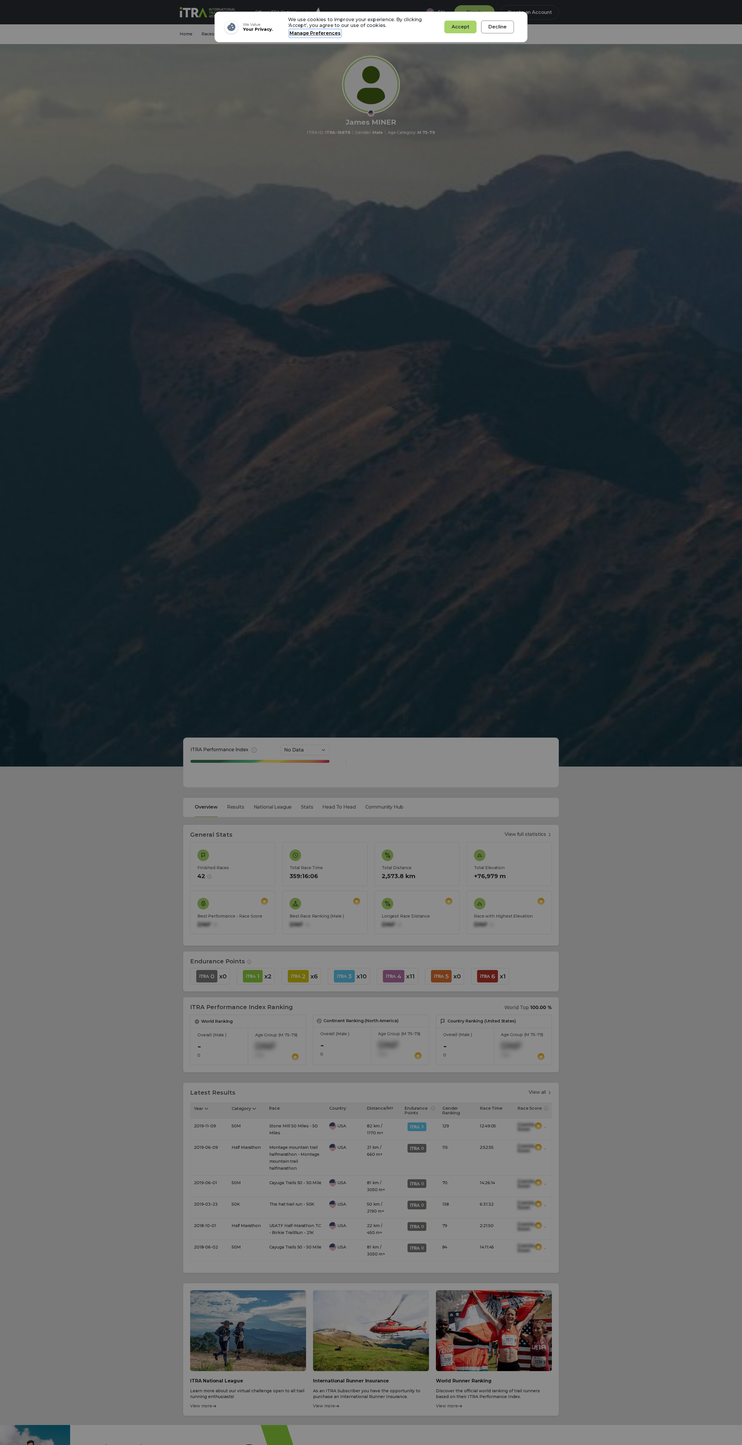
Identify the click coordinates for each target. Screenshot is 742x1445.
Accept (460, 27)
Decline (497, 27)
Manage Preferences (315, 33)
